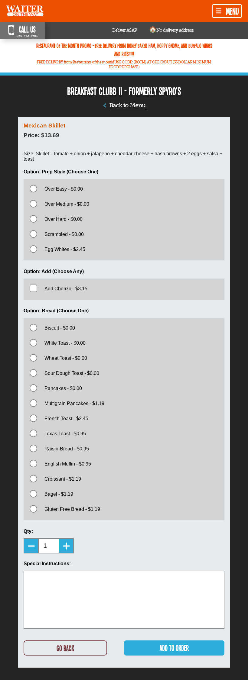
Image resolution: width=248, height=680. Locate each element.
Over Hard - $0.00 (63, 219)
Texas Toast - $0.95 (65, 433)
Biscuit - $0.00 (59, 327)
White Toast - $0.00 (65, 343)
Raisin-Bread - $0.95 (66, 448)
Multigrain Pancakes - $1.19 (74, 403)
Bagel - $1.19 (58, 494)
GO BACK (65, 648)
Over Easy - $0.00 (63, 189)
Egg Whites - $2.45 (64, 249)
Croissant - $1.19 (62, 479)
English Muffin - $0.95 (67, 463)
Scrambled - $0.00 (64, 234)
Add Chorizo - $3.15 (65, 288)
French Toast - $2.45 (66, 418)
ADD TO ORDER (174, 648)
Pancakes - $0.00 (63, 388)
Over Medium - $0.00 (66, 204)
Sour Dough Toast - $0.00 (71, 373)
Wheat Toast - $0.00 (65, 358)
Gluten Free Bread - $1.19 (72, 509)
